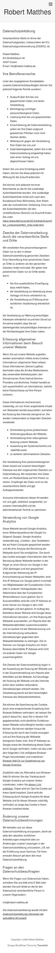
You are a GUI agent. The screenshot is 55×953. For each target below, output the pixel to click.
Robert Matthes (27, 11)
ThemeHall (42, 945)
